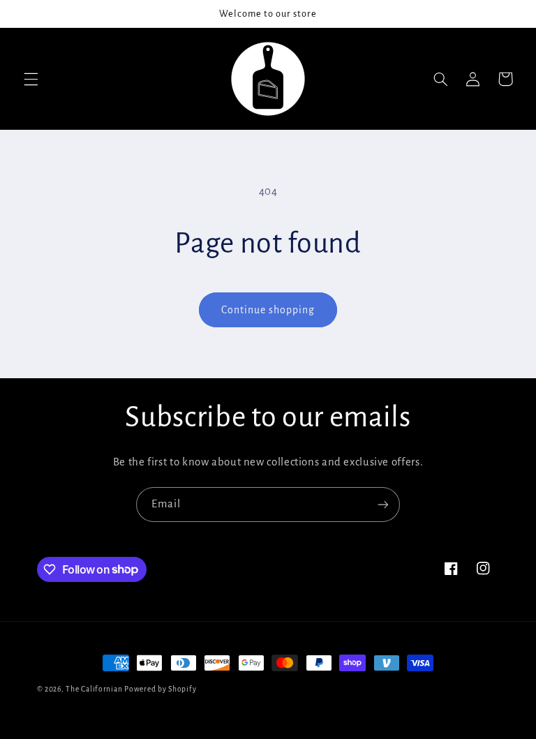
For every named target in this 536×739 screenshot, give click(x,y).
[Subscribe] (383, 504)
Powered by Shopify (160, 689)
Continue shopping (268, 309)
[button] (31, 79)
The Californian (95, 689)
